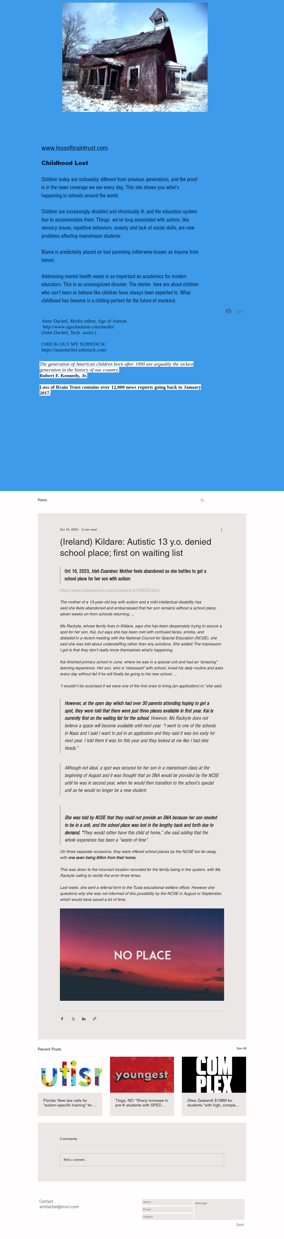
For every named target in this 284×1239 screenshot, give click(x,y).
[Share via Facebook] (62, 1019)
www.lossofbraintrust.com (74, 148)
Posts (42, 500)
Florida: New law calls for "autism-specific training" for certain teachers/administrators (67, 1102)
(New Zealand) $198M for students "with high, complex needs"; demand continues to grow (213, 1102)
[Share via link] (95, 1019)
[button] (202, 500)
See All (241, 1048)
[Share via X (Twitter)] (73, 1019)
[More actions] (221, 529)
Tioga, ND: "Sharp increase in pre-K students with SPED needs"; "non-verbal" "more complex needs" (141, 1102)
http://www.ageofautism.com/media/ (78, 326)
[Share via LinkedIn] (84, 1019)
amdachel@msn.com (59, 1207)
